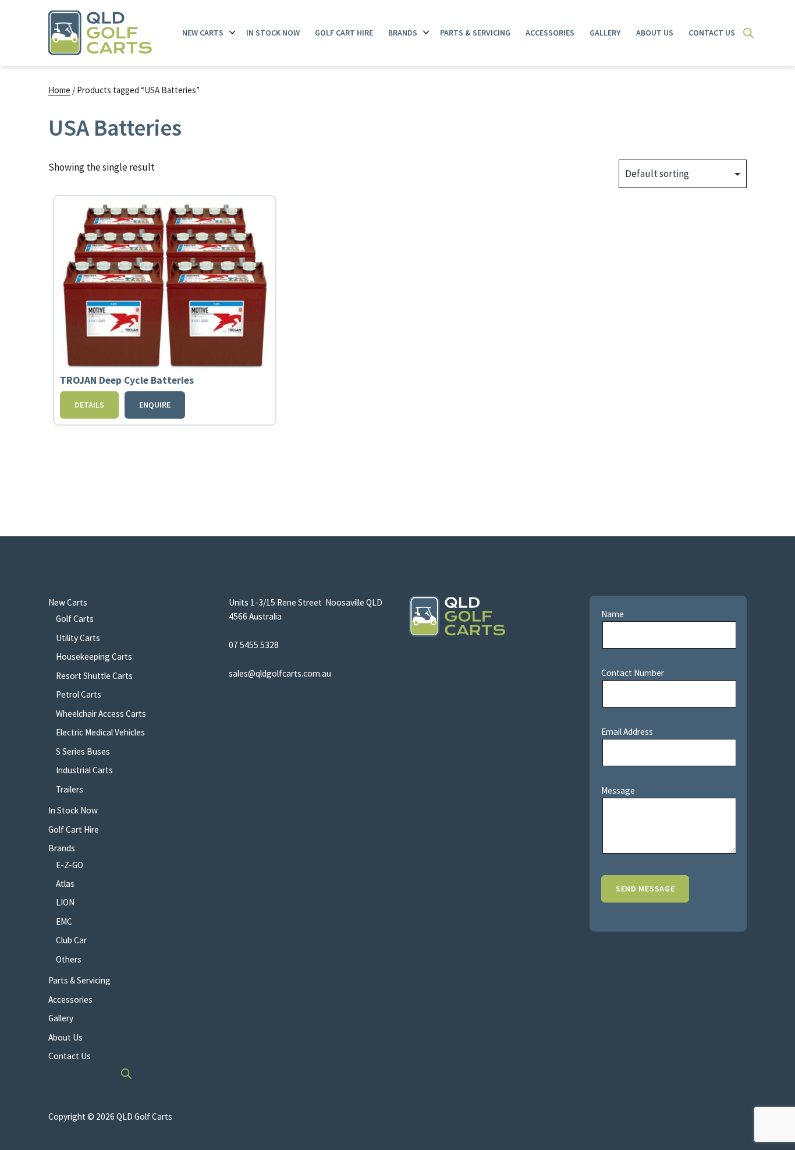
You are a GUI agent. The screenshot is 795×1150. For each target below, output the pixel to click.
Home (59, 89)
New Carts (202, 32)
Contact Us (711, 32)
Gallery (605, 32)
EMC (64, 921)
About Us (654, 32)
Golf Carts (75, 618)
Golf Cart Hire (344, 32)
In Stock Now (273, 32)
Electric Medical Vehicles (100, 732)
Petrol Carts (78, 694)
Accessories (550, 32)
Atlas (65, 883)
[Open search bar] (748, 33)
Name (612, 614)
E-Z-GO (69, 865)
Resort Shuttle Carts (94, 675)
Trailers (69, 789)
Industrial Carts (84, 770)
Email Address (627, 731)
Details (89, 404)
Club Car (71, 940)
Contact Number (632, 672)
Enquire (155, 404)
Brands (402, 32)
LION (65, 902)
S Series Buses (83, 751)
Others (68, 959)
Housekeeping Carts (94, 656)
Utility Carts (78, 637)
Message (618, 790)
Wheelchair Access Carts (101, 713)
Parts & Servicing (475, 32)
